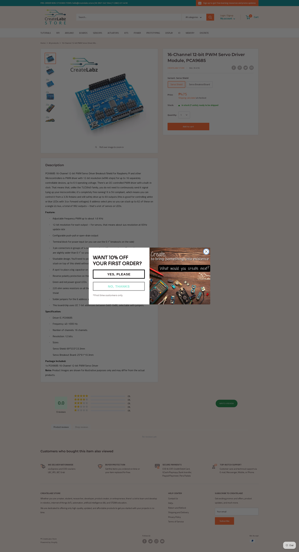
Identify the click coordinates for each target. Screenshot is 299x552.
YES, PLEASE (119, 274)
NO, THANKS (119, 286)
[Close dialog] (206, 251)
